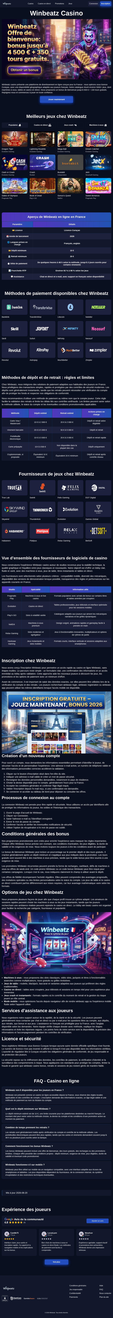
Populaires (13, 125)
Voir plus (56, 1262)
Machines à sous (96, 125)
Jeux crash (68, 125)
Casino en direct (41, 125)
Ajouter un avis (97, 1221)
